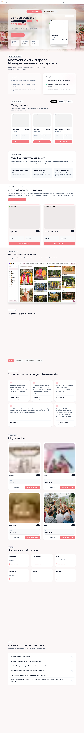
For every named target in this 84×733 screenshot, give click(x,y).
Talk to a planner (17, 35)
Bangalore (53, 101)
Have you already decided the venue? (55, 622)
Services (56, 2)
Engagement (19, 360)
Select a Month (52, 612)
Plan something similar (32, 487)
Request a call (31, 620)
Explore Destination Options (16, 199)
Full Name (49, 597)
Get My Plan (61, 631)
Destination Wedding (49, 11)
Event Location (50, 616)
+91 (49, 605)
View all (69, 101)
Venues (43, 2)
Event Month (49, 609)
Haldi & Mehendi (30, 360)
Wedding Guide (63, 2)
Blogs (82, 2)
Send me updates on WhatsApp (56, 627)
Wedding (11, 360)
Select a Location (52, 618)
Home (38, 2)
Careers (70, 2)
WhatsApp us (16, 620)
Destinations (49, 2)
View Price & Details (20, 141)
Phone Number (50, 603)
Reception (39, 360)
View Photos (16, 487)
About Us (76, 2)
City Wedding (34, 11)
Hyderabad (61, 101)
